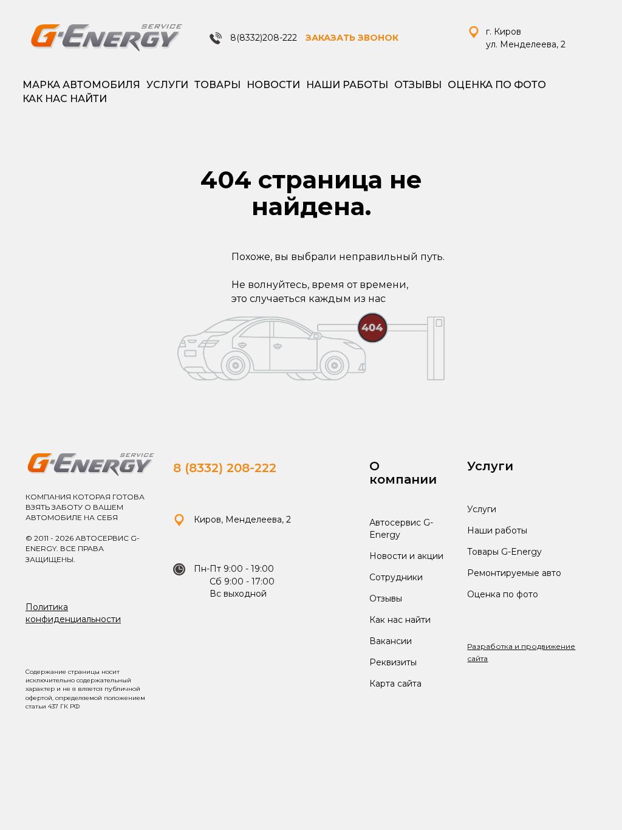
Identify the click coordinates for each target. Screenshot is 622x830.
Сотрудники (396, 577)
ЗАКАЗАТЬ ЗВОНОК (352, 37)
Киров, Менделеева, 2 (241, 519)
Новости (273, 85)
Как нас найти (64, 99)
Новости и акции (406, 555)
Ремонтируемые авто (514, 573)
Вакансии (390, 641)
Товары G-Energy (504, 551)
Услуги (167, 85)
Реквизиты (393, 662)
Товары (217, 85)
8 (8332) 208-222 (224, 468)
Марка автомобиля (81, 85)
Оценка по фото (497, 85)
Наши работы (347, 85)
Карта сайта (395, 683)
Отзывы (418, 85)
